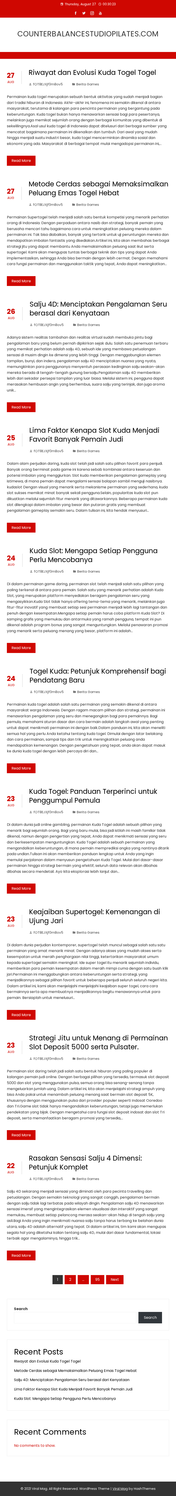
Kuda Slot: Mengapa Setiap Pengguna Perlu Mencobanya (94, 555)
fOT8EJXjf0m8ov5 (48, 84)
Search (21, 1308)
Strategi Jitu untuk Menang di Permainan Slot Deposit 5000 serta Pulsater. (98, 1042)
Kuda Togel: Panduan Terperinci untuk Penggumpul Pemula (93, 795)
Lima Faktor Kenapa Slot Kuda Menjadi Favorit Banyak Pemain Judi (94, 434)
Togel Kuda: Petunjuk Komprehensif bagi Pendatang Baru (98, 675)
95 (97, 1279)
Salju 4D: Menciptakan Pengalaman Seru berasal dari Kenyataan (98, 308)
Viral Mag (120, 1488)
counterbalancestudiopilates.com (88, 34)
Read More (21, 160)
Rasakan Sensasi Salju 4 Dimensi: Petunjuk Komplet (85, 1162)
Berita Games (87, 84)
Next (115, 1279)
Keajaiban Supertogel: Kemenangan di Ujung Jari (94, 916)
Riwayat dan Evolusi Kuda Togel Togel (92, 72)
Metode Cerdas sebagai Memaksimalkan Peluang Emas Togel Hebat (98, 188)
